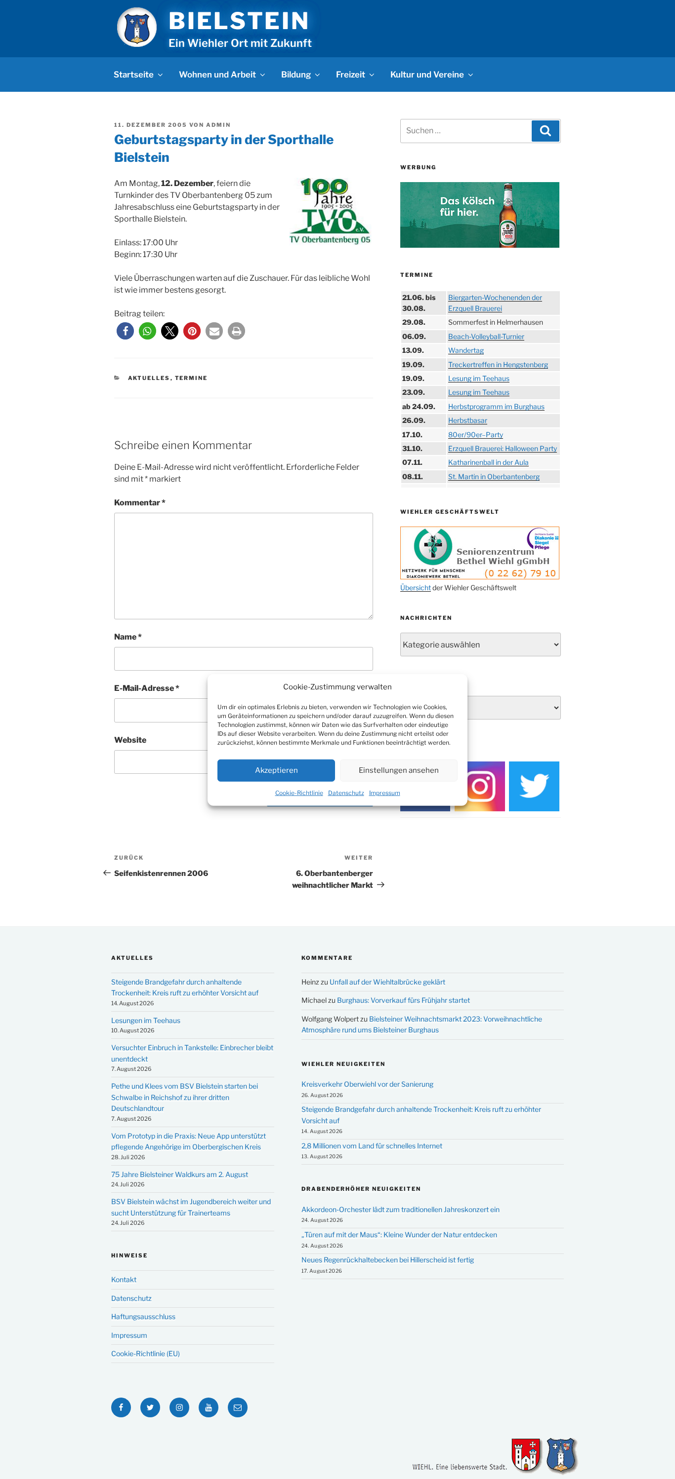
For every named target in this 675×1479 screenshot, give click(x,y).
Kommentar (140, 502)
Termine (191, 378)
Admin (218, 124)
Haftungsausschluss (143, 1316)
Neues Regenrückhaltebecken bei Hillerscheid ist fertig (387, 1259)
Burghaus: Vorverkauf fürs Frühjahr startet (403, 1000)
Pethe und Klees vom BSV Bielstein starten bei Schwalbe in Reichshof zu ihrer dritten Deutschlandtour (184, 1097)
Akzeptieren (276, 769)
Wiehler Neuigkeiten (343, 1064)
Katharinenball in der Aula (488, 462)
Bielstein (239, 21)
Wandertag (466, 350)
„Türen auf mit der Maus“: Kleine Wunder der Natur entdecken (399, 1234)
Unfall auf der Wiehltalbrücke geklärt (387, 982)
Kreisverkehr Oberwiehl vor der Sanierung (367, 1084)
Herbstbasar (467, 420)
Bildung (296, 74)
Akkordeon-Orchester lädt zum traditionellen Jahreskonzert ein (400, 1209)
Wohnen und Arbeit (217, 74)
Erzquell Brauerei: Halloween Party (502, 448)
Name (128, 637)
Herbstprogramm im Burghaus (496, 406)
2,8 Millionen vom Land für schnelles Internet (371, 1145)
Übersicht (415, 587)
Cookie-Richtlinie (299, 792)
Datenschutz (346, 792)
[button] (125, 331)
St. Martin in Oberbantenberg (494, 476)
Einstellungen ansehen (399, 769)
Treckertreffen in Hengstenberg (498, 364)
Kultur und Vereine (427, 74)
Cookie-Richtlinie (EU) (145, 1353)
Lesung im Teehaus (478, 378)
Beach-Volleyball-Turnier (486, 336)
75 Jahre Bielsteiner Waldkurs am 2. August (179, 1174)
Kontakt (123, 1279)
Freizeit (350, 74)
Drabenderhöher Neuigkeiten (361, 1188)
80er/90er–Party (475, 434)
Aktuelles (149, 378)
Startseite (134, 74)
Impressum (384, 792)
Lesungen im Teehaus (145, 1020)
